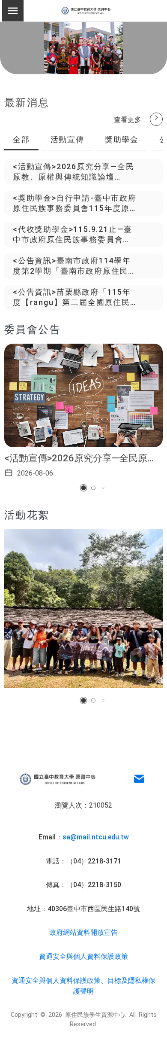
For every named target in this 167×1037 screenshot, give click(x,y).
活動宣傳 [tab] (67, 139)
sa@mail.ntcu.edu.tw (96, 836)
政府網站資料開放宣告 (83, 931)
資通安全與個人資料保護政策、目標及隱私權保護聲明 (83, 985)
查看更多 (127, 119)
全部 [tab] (21, 139)
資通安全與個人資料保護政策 (83, 955)
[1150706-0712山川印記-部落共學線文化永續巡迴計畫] (83, 608)
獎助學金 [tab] (122, 139)
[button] (84, 488)
